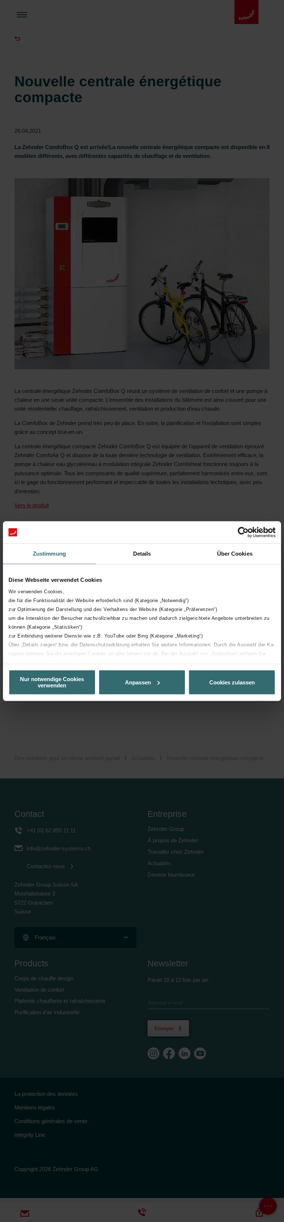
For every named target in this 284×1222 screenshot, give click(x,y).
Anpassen (138, 682)
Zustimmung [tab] (49, 553)
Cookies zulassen (232, 682)
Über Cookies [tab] (235, 553)
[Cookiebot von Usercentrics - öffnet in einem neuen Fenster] (243, 532)
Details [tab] (142, 553)
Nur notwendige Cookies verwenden (52, 682)
